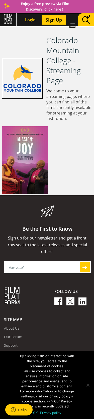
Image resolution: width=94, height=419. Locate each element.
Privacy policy (50, 413)
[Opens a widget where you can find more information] (19, 410)
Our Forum (13, 336)
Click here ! (54, 9)
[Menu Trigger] (72, 25)
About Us (11, 328)
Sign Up (54, 20)
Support (11, 345)
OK (35, 413)
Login (30, 20)
